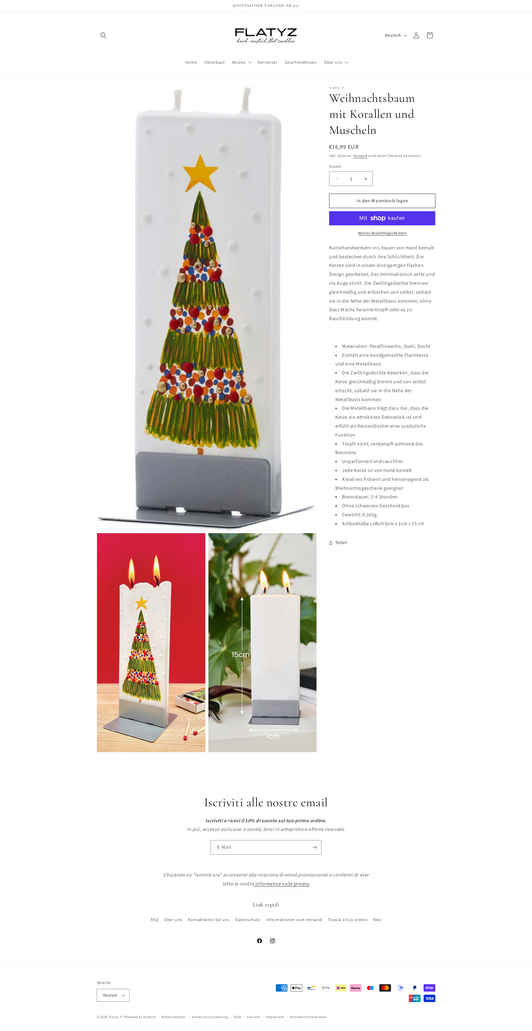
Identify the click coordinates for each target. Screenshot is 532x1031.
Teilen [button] (341, 542)
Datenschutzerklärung (210, 1017)
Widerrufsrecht (174, 1017)
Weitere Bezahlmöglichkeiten (382, 233)
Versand (360, 155)
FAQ (155, 919)
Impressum (275, 1017)
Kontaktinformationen (308, 1017)
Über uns (173, 919)
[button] (103, 35)
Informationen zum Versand (294, 919)
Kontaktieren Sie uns (208, 919)
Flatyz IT (116, 1017)
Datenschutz (247, 919)
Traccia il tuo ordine (348, 919)
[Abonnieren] (314, 847)
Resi (377, 919)
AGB (237, 1017)
